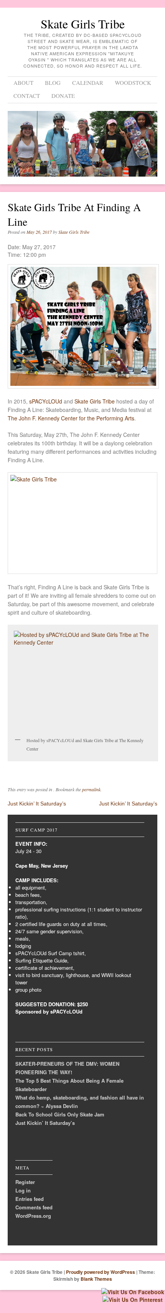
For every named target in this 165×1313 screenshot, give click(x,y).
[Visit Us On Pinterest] (132, 1299)
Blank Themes (96, 1278)
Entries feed (29, 1198)
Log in (23, 1190)
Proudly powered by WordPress (100, 1271)
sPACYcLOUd (45, 401)
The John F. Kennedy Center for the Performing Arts (71, 418)
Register (25, 1182)
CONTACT (26, 95)
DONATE (63, 95)
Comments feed (34, 1207)
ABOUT (23, 82)
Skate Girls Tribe (83, 23)
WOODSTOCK (133, 82)
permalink (91, 789)
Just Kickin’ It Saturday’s (37, 803)
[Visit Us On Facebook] (132, 1292)
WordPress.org (33, 1215)
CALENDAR (87, 82)
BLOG (53, 82)
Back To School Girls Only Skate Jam (59, 1114)
